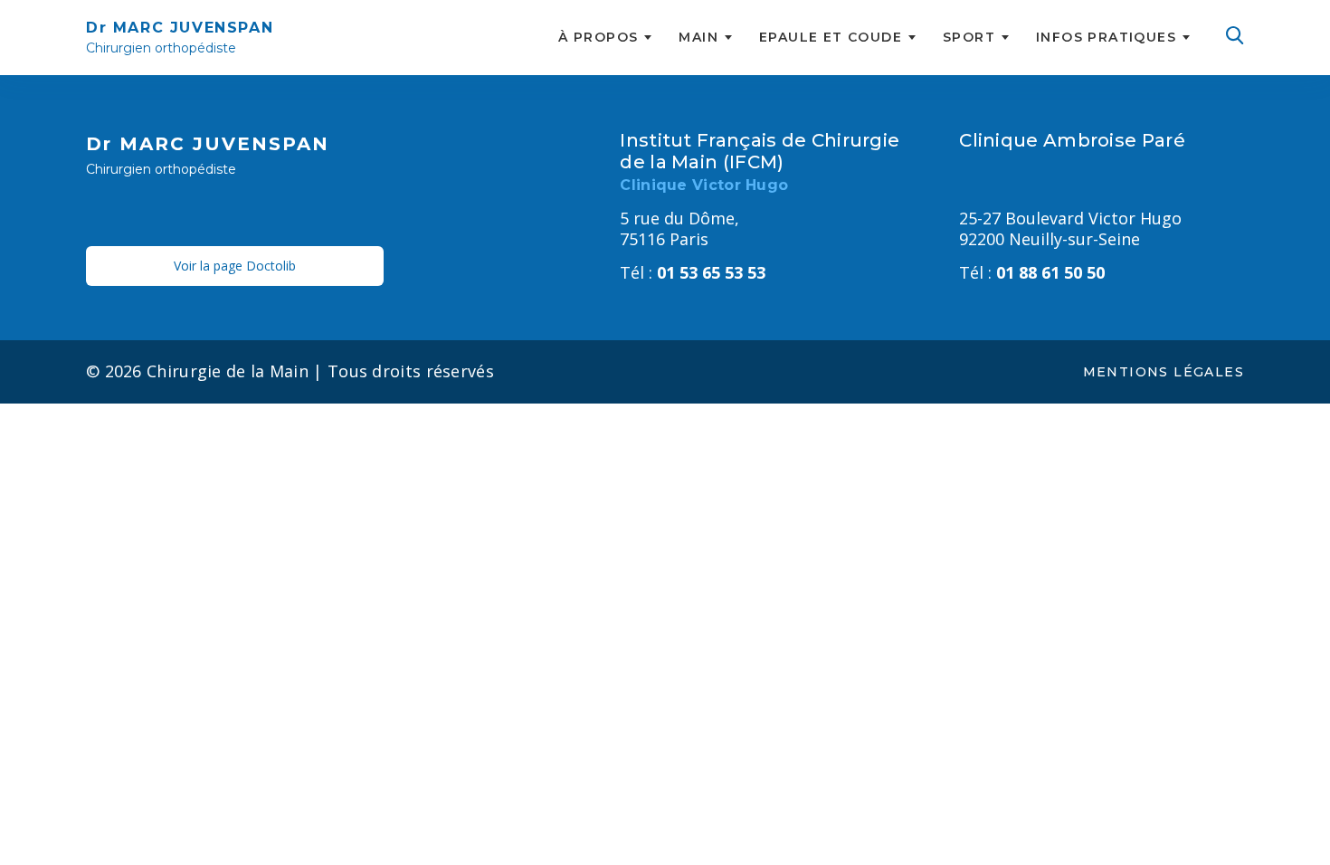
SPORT (969, 37)
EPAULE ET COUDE (830, 37)
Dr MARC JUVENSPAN (179, 37)
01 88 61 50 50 (1032, 272)
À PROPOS (598, 37)
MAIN (698, 37)
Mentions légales (1163, 372)
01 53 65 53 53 (692, 272)
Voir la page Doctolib (235, 265)
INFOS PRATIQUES (1106, 37)
